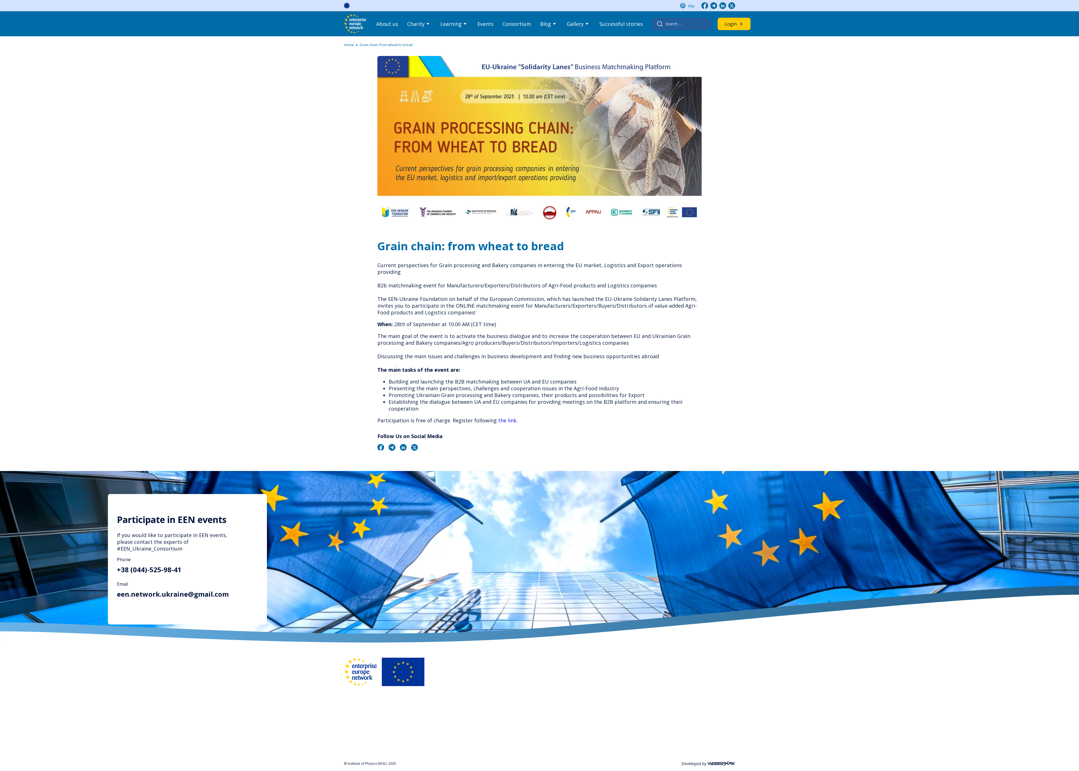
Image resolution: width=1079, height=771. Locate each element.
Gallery (575, 24)
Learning (451, 24)
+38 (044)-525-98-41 (149, 569)
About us (387, 24)
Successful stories (621, 24)
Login (731, 24)
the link (507, 420)
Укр (691, 5)
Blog (545, 24)
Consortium (516, 24)
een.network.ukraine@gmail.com (173, 594)
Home (349, 44)
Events (485, 24)
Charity (416, 24)
